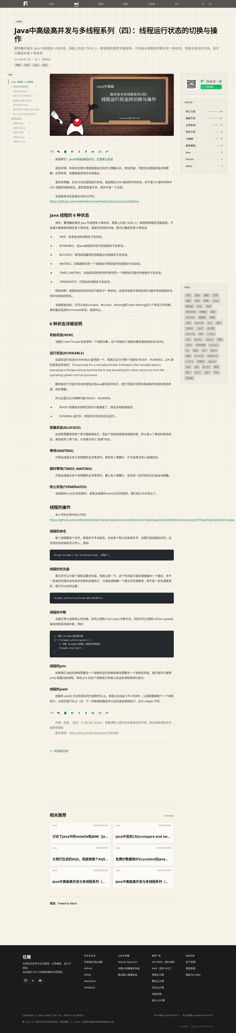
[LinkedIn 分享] (93, 151)
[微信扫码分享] (58, 151)
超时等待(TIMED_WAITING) (26, 109)
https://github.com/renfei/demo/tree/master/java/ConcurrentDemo (94, 201)
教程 (216, 367)
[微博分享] (72, 151)
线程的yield (19, 142)
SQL (188, 339)
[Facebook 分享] (86, 151)
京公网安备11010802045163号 (197, 1015)
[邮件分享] (100, 151)
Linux (210, 334)
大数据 (203, 312)
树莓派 (200, 361)
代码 (45, 65)
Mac (204, 350)
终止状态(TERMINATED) (24, 114)
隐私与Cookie (193, 974)
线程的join (18, 137)
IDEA (189, 345)
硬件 (218, 323)
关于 (177, 4)
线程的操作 (16, 119)
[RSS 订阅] (33, 981)
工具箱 (151, 4)
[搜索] (203, 4)
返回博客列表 (61, 751)
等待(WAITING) (20, 105)
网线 (195, 350)
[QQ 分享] (65, 151)
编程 (18, 65)
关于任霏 (190, 962)
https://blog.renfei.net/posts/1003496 (93, 733)
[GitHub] (26, 981)
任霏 (27, 957)
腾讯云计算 (158, 981)
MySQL (198, 339)
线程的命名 (18, 123)
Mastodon (90, 981)
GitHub (190, 317)
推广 (188, 372)
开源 (208, 306)
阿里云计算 (158, 974)
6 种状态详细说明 (19, 86)
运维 (197, 295)
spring (190, 334)
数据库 (202, 317)
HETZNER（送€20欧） (164, 962)
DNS (201, 334)
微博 (100, 4)
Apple (209, 339)
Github (88, 968)
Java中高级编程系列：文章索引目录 (91, 159)
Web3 (213, 350)
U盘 (196, 367)
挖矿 (207, 372)
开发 (27, 65)
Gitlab (87, 974)
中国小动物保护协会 (129, 968)
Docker (214, 345)
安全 (199, 306)
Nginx (212, 361)
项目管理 (200, 345)
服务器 (189, 306)
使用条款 (190, 968)
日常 (215, 295)
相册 (125, 4)
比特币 (189, 328)
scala (189, 361)
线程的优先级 (19, 128)
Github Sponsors (127, 962)
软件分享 (190, 312)
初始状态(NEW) (20, 91)
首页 (51, 4)
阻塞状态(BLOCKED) (22, 100)
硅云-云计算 (158, 1000)
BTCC (198, 372)
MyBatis (213, 356)
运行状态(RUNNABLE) (23, 96)
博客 (76, 4)
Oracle (199, 356)
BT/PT (206, 367)
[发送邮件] (40, 981)
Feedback (89, 987)
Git (210, 323)
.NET (200, 328)
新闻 (206, 301)
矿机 (216, 372)
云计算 (210, 328)
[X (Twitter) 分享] (79, 151)
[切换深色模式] (210, 4)
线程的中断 (18, 132)
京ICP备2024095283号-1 (167, 1015)
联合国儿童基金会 (127, 974)
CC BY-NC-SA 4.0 (91, 722)
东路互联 (157, 993)
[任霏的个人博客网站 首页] (26, 4)
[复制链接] (107, 151)
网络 (212, 317)
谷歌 (220, 339)
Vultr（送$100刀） (162, 968)
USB (188, 367)
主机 (188, 323)
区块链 (189, 378)
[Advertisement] (112, 778)
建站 (188, 301)
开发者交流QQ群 (93, 962)
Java (19, 21)
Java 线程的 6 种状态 (22, 82)
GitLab (199, 323)
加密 (188, 356)
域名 (213, 312)
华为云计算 (158, 987)
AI (187, 350)
